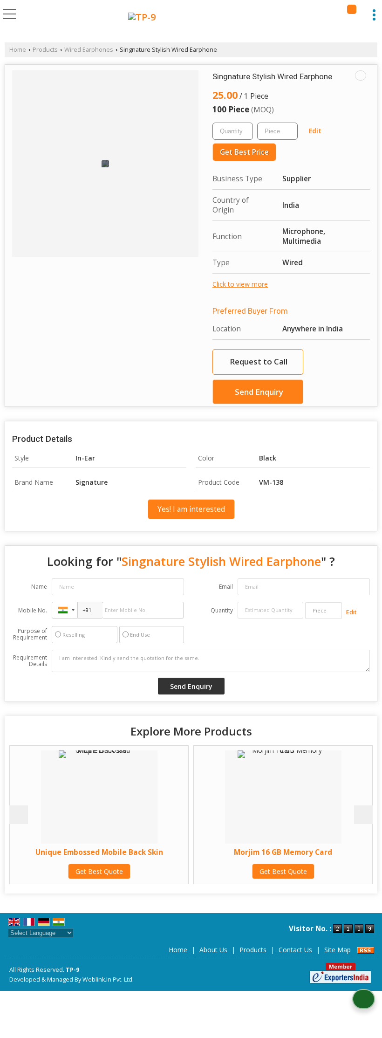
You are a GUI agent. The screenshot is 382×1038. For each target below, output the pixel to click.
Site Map (337, 949)
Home (17, 50)
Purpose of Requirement (30, 634)
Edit (315, 130)
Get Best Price (244, 152)
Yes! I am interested (191, 509)
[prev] (18, 814)
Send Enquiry (259, 391)
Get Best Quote (58, 871)
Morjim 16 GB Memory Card (242, 852)
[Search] (351, 9)
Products (45, 50)
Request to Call (258, 361)
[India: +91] (65, 610)
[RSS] (365, 949)
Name (39, 587)
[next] (363, 814)
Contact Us (295, 949)
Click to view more (240, 284)
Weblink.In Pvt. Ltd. (108, 979)
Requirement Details (30, 660)
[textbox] (277, 131)
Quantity (222, 610)
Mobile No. (32, 610)
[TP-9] (142, 17)
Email (226, 587)
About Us (213, 949)
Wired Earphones (88, 50)
